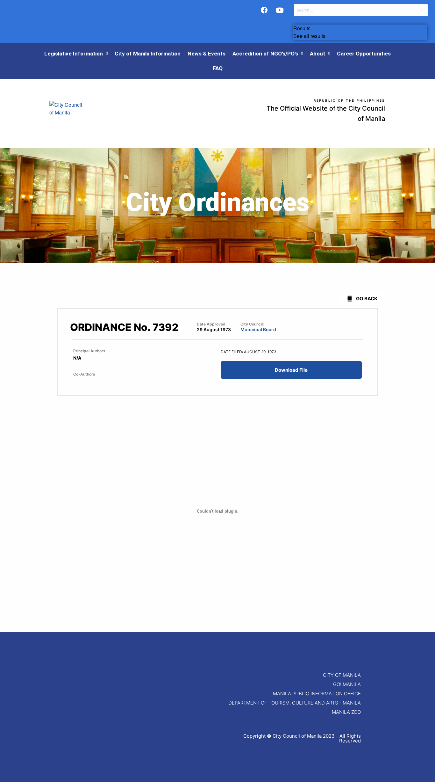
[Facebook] (264, 10)
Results (301, 28)
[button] (362, 298)
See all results (309, 36)
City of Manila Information (148, 53)
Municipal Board (258, 329)
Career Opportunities (364, 53)
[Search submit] (294, 20)
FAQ (218, 68)
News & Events (206, 53)
